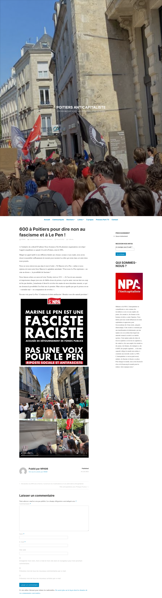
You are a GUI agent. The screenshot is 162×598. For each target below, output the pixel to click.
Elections (70, 220)
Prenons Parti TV (102, 220)
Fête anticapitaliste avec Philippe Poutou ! (73, 487)
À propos (89, 220)
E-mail (22, 542)
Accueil (47, 220)
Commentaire (25, 504)
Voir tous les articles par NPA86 (38, 472)
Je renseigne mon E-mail (124, 247)
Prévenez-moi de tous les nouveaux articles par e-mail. (40, 578)
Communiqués (58, 220)
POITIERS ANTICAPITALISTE (81, 107)
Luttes (80, 220)
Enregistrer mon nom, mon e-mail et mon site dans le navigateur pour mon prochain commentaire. (50, 562)
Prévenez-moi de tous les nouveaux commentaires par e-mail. (42, 571)
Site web (22, 550)
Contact (115, 220)
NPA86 (23, 239)
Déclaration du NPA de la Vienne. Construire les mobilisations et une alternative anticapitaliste (52, 484)
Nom (21, 534)
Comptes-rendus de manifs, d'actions (40, 239)
